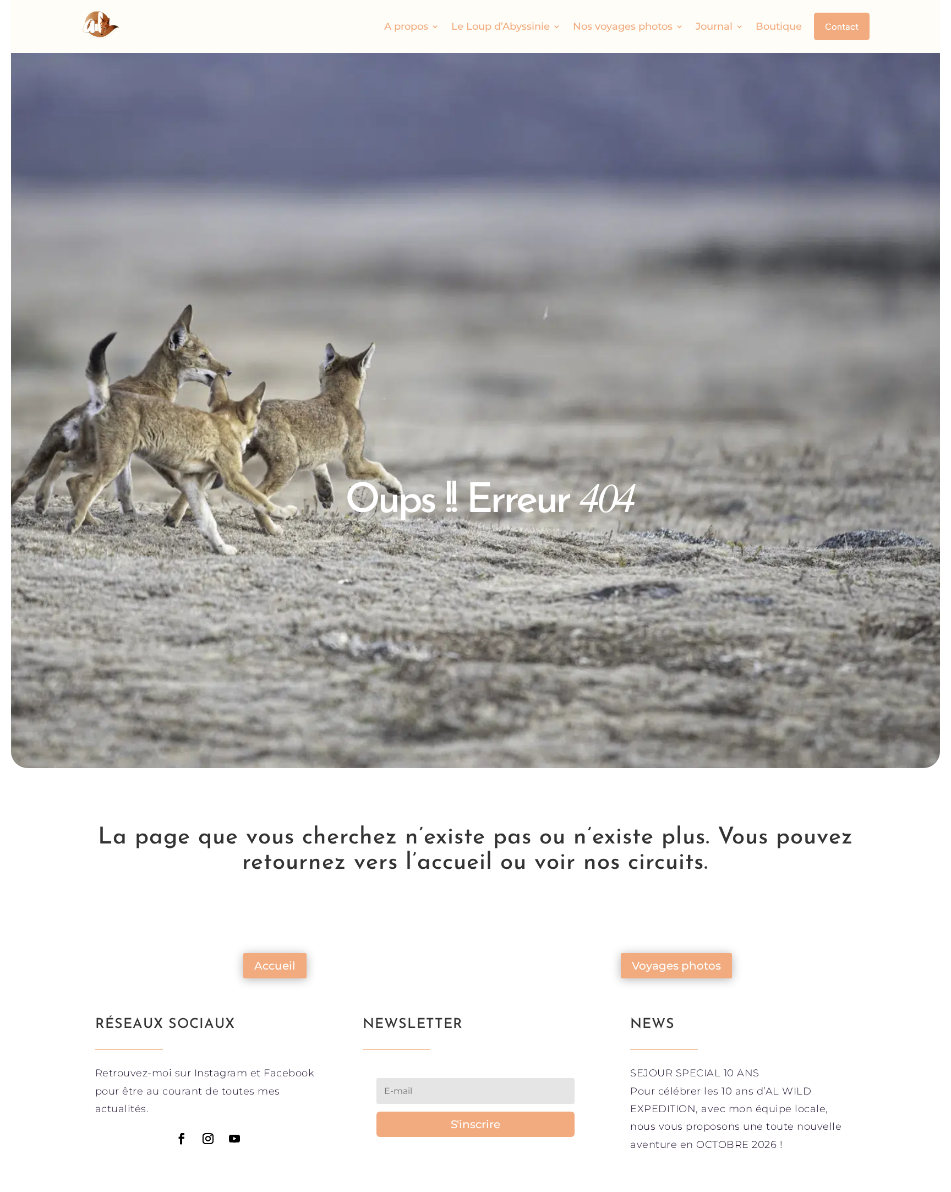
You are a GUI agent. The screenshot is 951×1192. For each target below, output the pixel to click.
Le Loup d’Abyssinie (500, 26)
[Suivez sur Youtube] (234, 1139)
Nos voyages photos (623, 26)
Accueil (275, 965)
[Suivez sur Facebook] (182, 1139)
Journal (714, 26)
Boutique (779, 26)
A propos (406, 26)
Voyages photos (676, 965)
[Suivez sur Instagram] (208, 1139)
